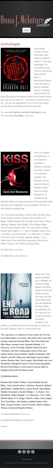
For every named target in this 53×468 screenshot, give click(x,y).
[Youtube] (33, 452)
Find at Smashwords (14, 256)
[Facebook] (24, 452)
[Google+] (29, 452)
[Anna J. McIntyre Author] (26, 14)
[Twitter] (20, 452)
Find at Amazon (12, 250)
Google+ (4, 426)
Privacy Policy (27, 459)
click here (29, 116)
